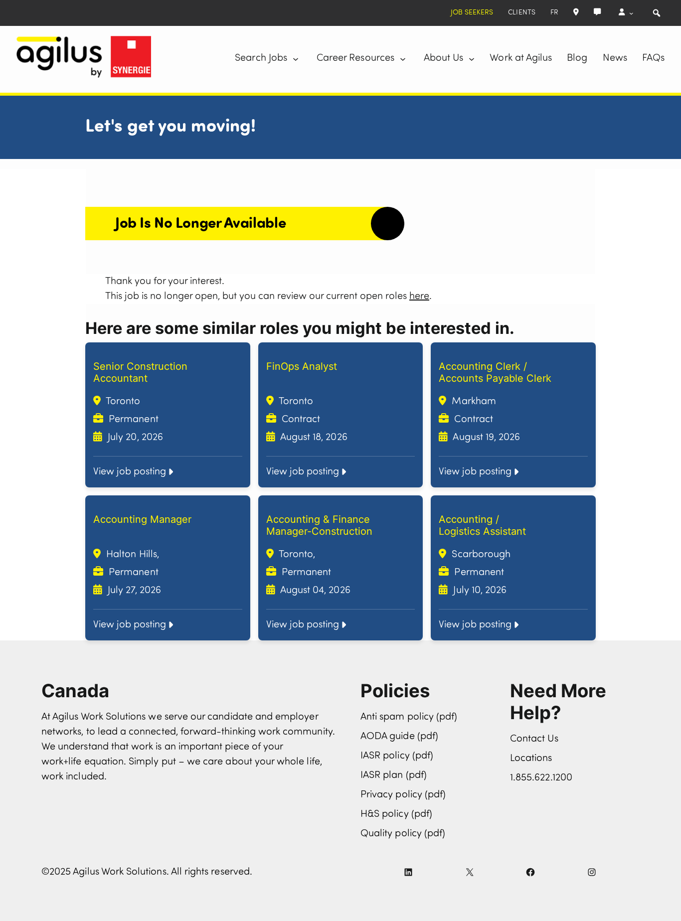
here (419, 297)
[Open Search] (657, 12)
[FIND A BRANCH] (576, 12)
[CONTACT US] (597, 12)
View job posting (129, 472)
